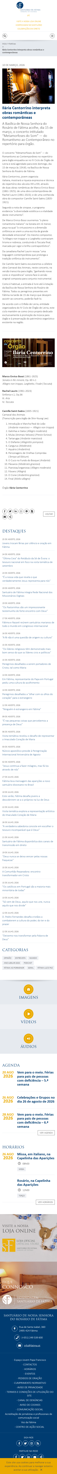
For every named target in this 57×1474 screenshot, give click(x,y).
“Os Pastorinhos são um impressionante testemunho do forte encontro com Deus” (25, 609)
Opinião (7, 957)
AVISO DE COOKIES (30, 1404)
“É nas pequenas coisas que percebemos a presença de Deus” (25, 722)
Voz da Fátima (28, 1422)
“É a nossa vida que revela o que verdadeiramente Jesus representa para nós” (26, 578)
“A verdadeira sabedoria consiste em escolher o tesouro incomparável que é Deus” (27, 828)
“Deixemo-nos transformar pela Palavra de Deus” (25, 937)
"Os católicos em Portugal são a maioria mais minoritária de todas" (26, 888)
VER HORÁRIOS (45, 1202)
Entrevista (20, 957)
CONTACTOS (30, 1364)
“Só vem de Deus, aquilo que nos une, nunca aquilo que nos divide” (26, 903)
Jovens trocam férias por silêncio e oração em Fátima (26, 545)
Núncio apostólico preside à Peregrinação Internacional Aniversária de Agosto (24, 752)
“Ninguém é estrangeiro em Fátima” (21, 709)
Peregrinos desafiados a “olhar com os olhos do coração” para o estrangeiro (27, 695)
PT (28, 15)
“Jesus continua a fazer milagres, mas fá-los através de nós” (25, 767)
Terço (22, 1195)
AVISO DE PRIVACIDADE (30, 1387)
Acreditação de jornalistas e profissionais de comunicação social (28, 1415)
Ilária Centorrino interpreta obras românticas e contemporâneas (23, 51)
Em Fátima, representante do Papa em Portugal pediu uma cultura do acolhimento (27, 680)
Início (4, 43)
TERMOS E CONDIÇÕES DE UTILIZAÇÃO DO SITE (30, 1393)
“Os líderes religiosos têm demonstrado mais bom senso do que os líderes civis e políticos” (26, 650)
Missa (21, 1169)
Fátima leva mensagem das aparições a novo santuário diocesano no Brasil (26, 782)
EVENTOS (30, 1373)
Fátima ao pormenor (14, 967)
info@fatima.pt (32, 1345)
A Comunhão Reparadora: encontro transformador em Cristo (21, 873)
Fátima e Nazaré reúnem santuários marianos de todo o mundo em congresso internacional (28, 624)
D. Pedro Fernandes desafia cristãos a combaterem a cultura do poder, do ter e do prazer (25, 920)
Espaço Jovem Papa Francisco (30, 1360)
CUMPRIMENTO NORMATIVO (30, 1383)
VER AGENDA (46, 1132)
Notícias (12, 43)
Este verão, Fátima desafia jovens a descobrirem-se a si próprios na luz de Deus (25, 797)
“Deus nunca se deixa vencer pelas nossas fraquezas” (24, 858)
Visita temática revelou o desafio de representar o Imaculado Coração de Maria (28, 737)
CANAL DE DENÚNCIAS (30, 1400)
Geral (31, 967)
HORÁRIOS (30, 1369)
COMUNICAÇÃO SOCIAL (30, 1409)
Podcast (28, 962)
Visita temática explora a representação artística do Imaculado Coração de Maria (28, 813)
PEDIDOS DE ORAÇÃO (30, 1378)
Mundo (33, 957)
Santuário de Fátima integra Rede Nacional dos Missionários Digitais (27, 594)
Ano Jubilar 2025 (12, 962)
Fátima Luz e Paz (45, 967)
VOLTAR (49, 514)
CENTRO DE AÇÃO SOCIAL (30, 1426)
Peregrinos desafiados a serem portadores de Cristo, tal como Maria (26, 665)
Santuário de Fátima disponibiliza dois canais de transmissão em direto (27, 843)
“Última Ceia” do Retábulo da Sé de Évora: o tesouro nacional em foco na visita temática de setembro (27, 561)
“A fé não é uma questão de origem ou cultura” (27, 637)
